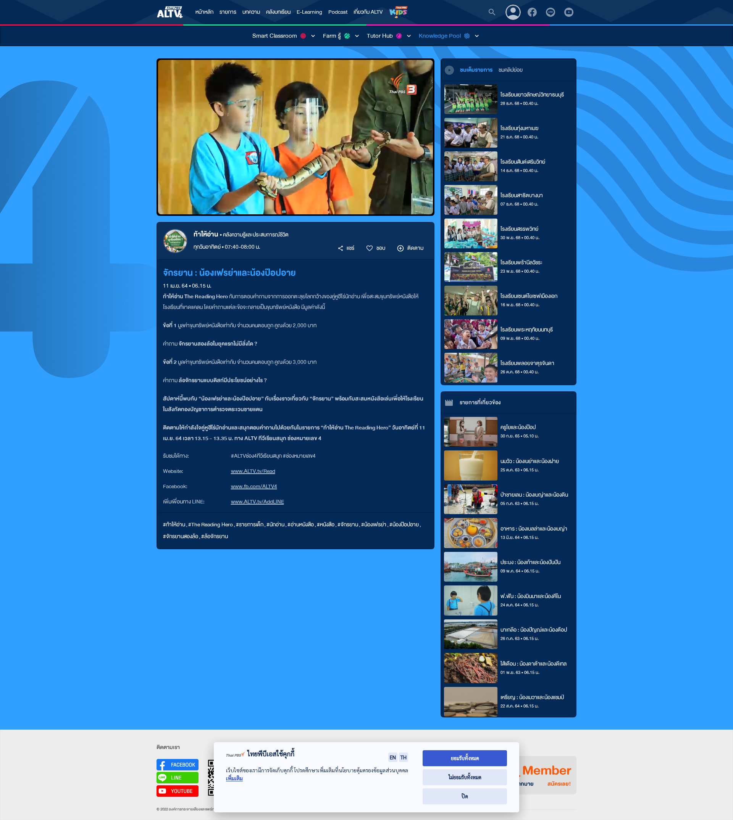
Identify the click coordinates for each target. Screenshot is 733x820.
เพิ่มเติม (234, 778)
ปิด (465, 796)
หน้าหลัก (204, 12)
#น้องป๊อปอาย (404, 524)
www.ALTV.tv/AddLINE (257, 501)
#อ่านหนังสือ (300, 524)
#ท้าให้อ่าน (174, 524)
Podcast (337, 12)
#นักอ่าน (275, 524)
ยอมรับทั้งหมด (465, 758)
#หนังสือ (325, 524)
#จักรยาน (347, 524)
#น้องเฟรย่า (373, 524)
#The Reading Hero (210, 524)
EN (393, 757)
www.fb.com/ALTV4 (254, 486)
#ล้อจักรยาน (214, 536)
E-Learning (309, 12)
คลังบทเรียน (278, 12)
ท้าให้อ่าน (207, 234)
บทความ (251, 12)
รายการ (228, 12)
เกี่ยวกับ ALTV (368, 12)
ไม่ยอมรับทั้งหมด (465, 777)
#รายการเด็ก (249, 524)
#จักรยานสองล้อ (180, 536)
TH (403, 757)
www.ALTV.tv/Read (253, 471)
